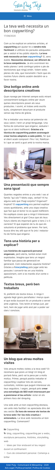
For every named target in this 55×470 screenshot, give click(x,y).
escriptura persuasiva (15, 437)
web (6, 441)
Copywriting (13, 429)
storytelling (21, 267)
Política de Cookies (41, 468)
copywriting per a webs (38, 433)
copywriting (34, 56)
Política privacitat (23, 468)
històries (31, 437)
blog (9, 433)
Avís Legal (9, 468)
